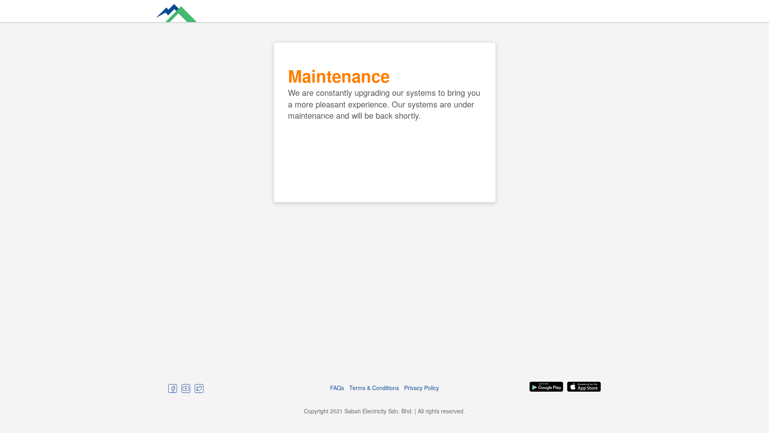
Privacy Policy (421, 388)
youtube (186, 388)
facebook (172, 388)
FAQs (337, 388)
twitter (199, 388)
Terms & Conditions (374, 388)
